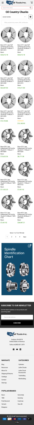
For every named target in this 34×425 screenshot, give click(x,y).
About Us (4, 370)
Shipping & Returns (7, 373)
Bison (3, 395)
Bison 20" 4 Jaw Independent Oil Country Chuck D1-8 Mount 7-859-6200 (8, 182)
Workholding (22, 378)
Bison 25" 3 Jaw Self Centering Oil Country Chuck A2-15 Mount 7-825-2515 (24, 80)
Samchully (21, 395)
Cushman (20, 401)
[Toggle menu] (2, 2)
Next (24, 237)
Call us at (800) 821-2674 (17, 344)
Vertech (4, 404)
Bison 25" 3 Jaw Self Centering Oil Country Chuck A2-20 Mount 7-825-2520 (7, 80)
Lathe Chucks (23, 367)
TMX (3, 398)
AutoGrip (20, 398)
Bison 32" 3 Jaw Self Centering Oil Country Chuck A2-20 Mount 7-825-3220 (24, 47)
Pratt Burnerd (6, 401)
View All (20, 404)
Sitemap (4, 383)
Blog (3, 364)
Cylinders (21, 364)
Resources (5, 367)
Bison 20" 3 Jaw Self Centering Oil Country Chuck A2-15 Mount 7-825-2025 (7, 113)
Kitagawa (4, 407)
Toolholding (22, 375)
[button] (30, 17)
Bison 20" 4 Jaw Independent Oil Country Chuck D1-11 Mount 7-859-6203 (25, 149)
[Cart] (32, 2)
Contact (4, 379)
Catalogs (4, 376)
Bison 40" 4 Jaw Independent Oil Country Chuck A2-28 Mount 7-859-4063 (25, 215)
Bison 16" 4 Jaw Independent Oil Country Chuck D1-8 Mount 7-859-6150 (8, 215)
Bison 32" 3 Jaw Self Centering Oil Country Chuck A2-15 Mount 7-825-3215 (7, 47)
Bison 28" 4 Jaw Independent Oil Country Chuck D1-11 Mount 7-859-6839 (8, 149)
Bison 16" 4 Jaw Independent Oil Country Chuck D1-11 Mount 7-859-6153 (25, 182)
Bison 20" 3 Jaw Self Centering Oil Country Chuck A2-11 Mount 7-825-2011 (24, 113)
